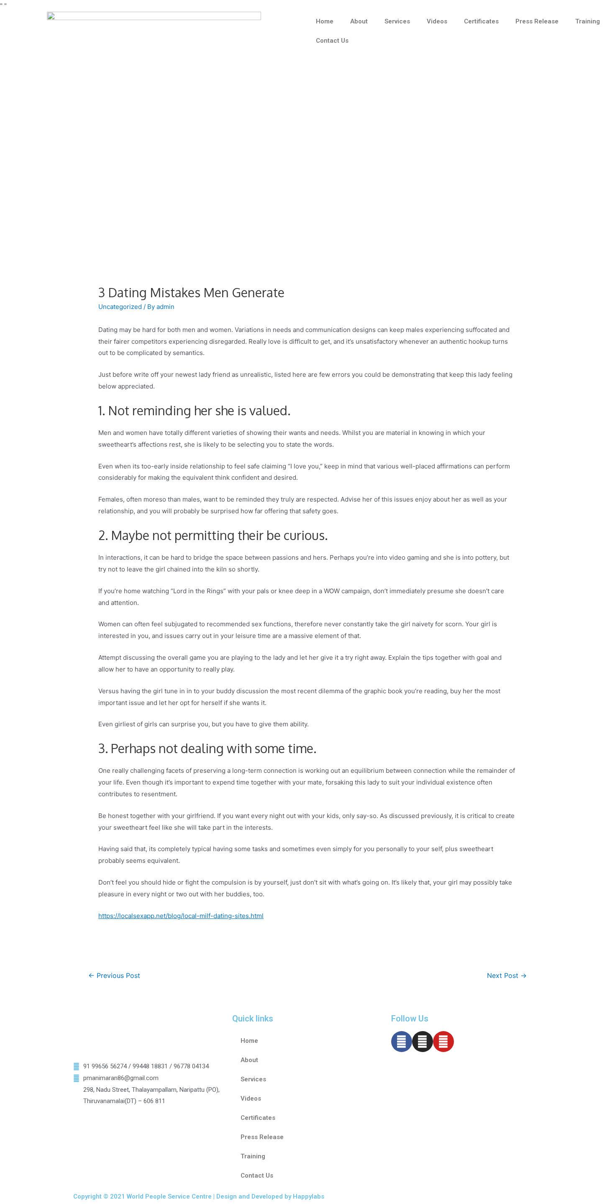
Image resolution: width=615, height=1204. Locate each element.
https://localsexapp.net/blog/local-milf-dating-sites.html (181, 916)
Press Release (537, 21)
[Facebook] (401, 1041)
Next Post (507, 976)
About (359, 21)
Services (397, 21)
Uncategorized (120, 307)
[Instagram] (422, 1041)
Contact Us (332, 40)
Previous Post (114, 976)
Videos (437, 21)
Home (324, 21)
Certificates (481, 21)
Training (587, 21)
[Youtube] (443, 1041)
